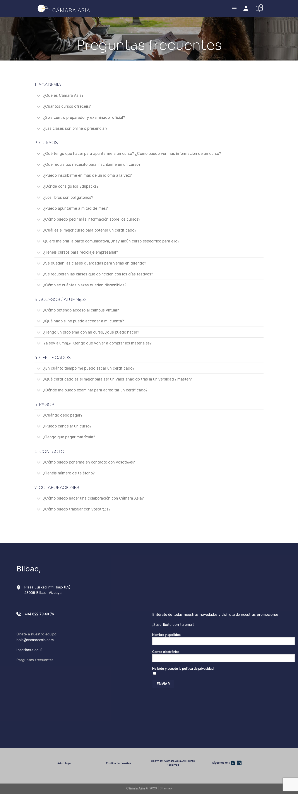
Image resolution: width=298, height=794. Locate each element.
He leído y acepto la (183, 668)
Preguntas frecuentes (34, 660)
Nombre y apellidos (166, 635)
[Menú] (234, 8)
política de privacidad (198, 668)
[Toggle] (38, 96)
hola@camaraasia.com (35, 640)
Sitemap (166, 788)
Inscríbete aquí (28, 650)
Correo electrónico (166, 652)
